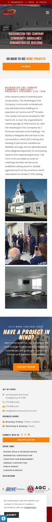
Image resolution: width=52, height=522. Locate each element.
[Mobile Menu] (47, 12)
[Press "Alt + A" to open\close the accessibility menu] (3, 518)
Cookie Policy (30, 507)
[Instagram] (25, 435)
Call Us (31, 2)
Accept (11, 515)
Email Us (42, 2)
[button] (26, 367)
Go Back (26, 66)
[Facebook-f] (22, 435)
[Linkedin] (29, 435)
